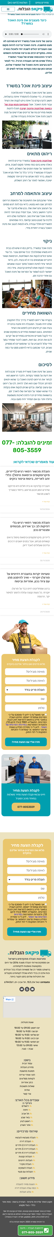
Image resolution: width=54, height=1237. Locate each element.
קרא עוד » (46, 502)
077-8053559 (26, 807)
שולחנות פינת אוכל (41, 160)
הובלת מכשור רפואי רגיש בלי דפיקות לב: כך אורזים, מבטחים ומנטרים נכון (30, 526)
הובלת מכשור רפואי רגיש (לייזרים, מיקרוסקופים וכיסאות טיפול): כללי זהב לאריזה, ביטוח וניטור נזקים (27, 474)
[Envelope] (32, 989)
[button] (8, 9)
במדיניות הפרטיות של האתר (26, 726)
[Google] (27, 989)
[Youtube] (21, 989)
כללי (43, 14)
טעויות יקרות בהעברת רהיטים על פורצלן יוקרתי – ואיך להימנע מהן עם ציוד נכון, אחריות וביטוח (28, 577)
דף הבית (50, 14)
